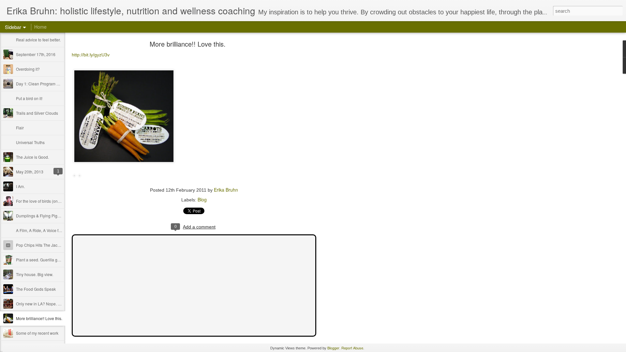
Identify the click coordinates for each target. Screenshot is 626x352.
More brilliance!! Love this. (39, 318)
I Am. (20, 186)
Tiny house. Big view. (34, 274)
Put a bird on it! (29, 98)
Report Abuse (352, 347)
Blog (202, 199)
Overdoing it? (28, 69)
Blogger (333, 347)
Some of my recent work (37, 333)
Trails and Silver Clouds (37, 113)
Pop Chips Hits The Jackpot (40, 245)
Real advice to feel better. (38, 39)
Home (40, 26)
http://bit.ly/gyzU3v (91, 54)
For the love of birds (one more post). (48, 201)
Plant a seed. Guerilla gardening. (45, 259)
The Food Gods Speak (36, 289)
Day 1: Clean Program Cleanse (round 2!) (53, 83)
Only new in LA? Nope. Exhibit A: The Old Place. (58, 303)
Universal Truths (30, 142)
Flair (20, 127)
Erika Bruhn (226, 189)
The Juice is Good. (32, 157)
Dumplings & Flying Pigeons (41, 215)
